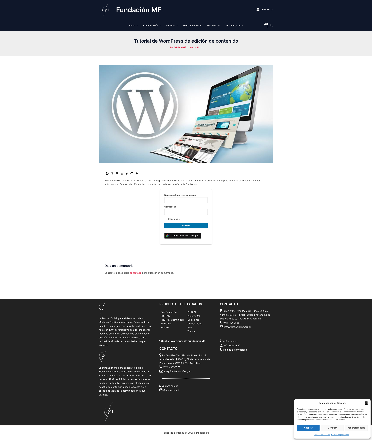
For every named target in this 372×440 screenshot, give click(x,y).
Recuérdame (173, 219)
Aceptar (308, 427)
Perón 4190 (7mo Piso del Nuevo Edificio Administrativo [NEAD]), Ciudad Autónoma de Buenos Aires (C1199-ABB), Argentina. (184, 359)
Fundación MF (138, 10)
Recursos (212, 25)
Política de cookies (322, 435)
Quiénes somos (169, 385)
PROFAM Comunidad (172, 319)
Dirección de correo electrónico (180, 195)
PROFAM (170, 25)
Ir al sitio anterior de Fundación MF (183, 341)
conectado (136, 272)
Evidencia (166, 323)
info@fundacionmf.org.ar (177, 371)
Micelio (165, 327)
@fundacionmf (171, 390)
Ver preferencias (356, 427)
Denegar (332, 427)
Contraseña (170, 206)
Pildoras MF (193, 316)
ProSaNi (191, 312)
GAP (189, 327)
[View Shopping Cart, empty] (264, 25)
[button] (366, 403)
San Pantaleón (150, 25)
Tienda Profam (232, 25)
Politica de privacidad (235, 349)
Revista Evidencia (192, 25)
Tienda (191, 331)
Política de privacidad (340, 435)
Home (132, 25)
